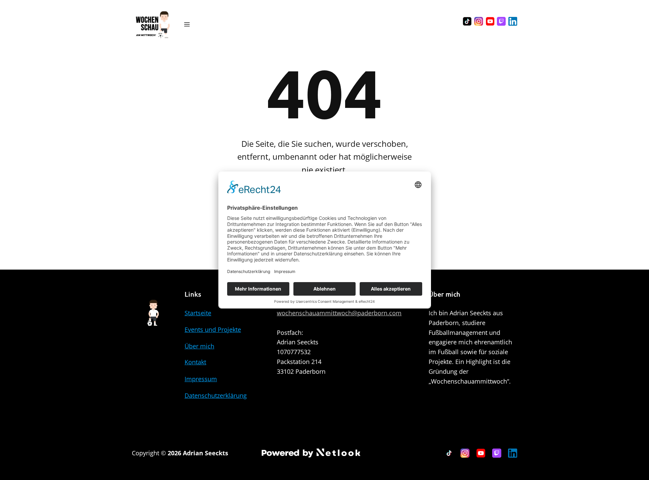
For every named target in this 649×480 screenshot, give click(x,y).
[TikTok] (467, 21)
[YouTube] (490, 21)
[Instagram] (478, 21)
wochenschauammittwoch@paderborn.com (339, 313)
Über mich (199, 346)
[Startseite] (152, 24)
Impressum (201, 379)
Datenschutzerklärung (216, 395)
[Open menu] (187, 24)
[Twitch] (501, 21)
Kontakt (195, 362)
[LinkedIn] (512, 21)
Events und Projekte (213, 329)
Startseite (198, 313)
